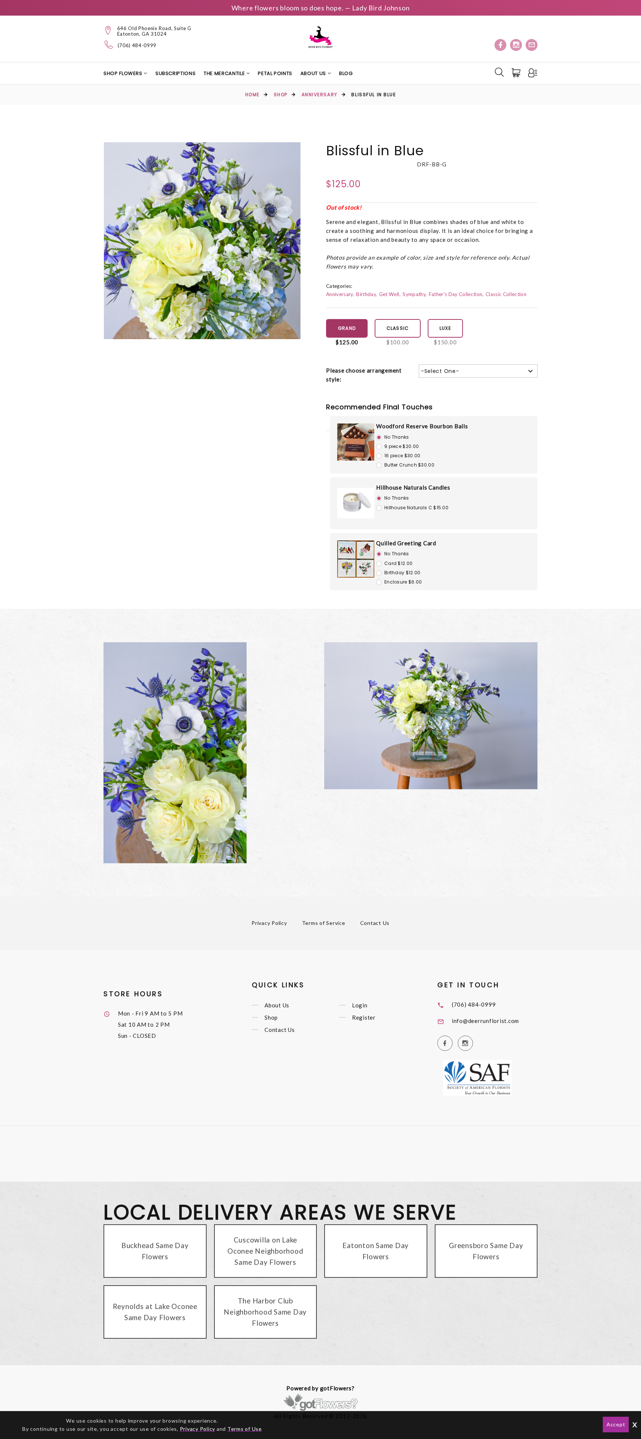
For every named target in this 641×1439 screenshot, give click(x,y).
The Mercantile (225, 73)
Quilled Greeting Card (406, 543)
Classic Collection (506, 294)
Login (360, 1005)
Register (364, 1017)
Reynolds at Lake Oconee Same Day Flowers (155, 1312)
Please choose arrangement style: (364, 375)
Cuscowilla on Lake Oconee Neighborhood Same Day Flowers (265, 1250)
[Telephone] (109, 44)
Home (252, 94)
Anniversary (320, 94)
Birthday (366, 294)
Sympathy (413, 294)
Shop (280, 94)
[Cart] (517, 72)
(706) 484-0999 (137, 45)
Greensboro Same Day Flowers (486, 1251)
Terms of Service (323, 923)
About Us (314, 73)
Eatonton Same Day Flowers (375, 1251)
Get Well (389, 294)
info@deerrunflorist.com (485, 1020)
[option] (202, 241)
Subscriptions (175, 73)
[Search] (499, 72)
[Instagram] (516, 45)
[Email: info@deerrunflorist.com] (532, 45)
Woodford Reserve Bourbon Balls (422, 426)
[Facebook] (500, 45)
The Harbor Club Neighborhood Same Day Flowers (265, 1311)
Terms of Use (244, 1429)
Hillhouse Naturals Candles (413, 487)
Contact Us (375, 923)
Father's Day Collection (456, 294)
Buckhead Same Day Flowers (155, 1251)
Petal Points (275, 73)
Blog (346, 73)
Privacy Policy (269, 923)
